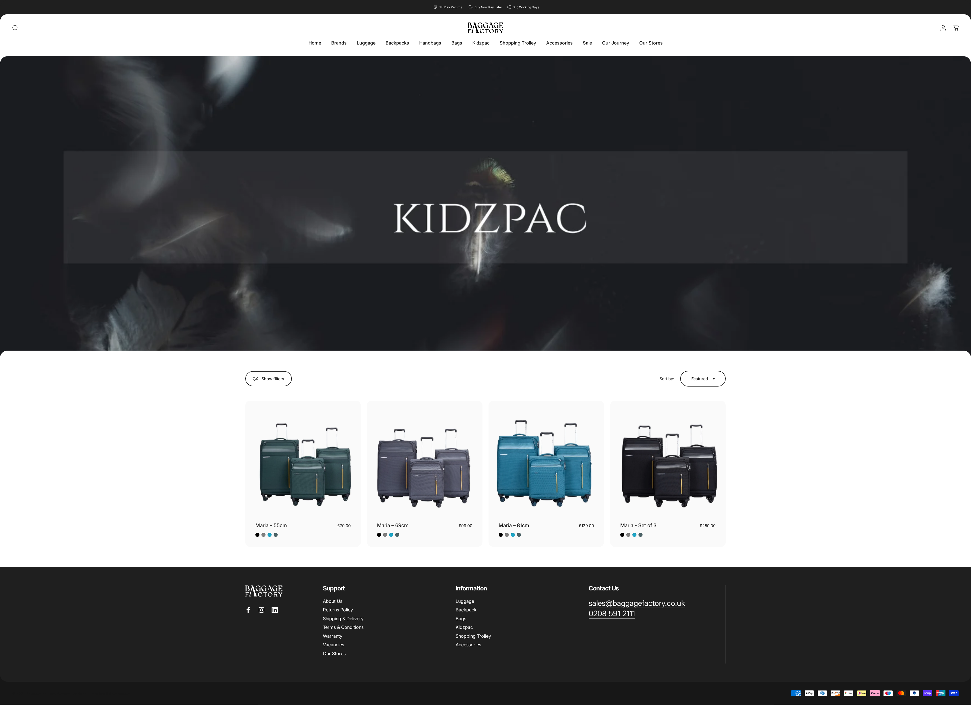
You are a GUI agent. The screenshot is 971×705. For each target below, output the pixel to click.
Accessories (468, 644)
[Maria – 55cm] (303, 458)
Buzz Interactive (91, 693)
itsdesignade (119, 693)
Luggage (465, 601)
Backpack (466, 609)
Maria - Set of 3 (638, 525)
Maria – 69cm (393, 525)
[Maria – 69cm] (424, 458)
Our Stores (334, 653)
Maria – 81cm (514, 525)
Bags (461, 618)
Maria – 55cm (271, 525)
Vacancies (333, 644)
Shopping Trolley (473, 636)
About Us (332, 601)
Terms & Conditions (343, 627)
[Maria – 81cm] (546, 458)
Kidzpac (464, 627)
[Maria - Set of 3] (668, 458)
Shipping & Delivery (343, 618)
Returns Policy (338, 609)
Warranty (332, 636)
